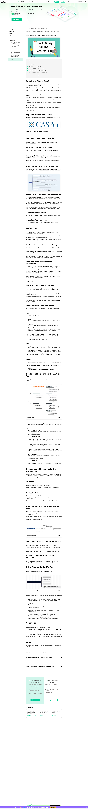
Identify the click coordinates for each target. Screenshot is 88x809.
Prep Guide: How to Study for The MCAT (16, 46)
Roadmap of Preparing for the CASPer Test (37, 70)
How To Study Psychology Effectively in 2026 (16, 56)
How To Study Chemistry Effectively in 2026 (15, 49)
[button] (59, 707)
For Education (31, 28)
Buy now (63, 1)
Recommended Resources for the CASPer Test (38, 72)
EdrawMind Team (17, 13)
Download (56, 1)
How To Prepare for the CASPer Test (36, 66)
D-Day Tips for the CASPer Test (35, 75)
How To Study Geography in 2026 (16, 53)
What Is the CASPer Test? (34, 63)
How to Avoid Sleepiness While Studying (15, 43)
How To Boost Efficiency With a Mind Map (37, 74)
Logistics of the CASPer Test (34, 64)
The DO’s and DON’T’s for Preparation (36, 68)
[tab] (15, 29)
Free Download (16, 19)
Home (27, 28)
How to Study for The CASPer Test (15, 59)
